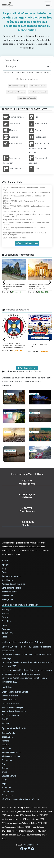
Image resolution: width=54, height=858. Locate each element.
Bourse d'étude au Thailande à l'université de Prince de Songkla (14, 286)
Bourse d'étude (8, 733)
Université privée (9, 699)
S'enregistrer (7, 599)
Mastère (5, 740)
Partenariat (7, 748)
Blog (4, 568)
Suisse (4, 636)
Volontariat (7, 787)
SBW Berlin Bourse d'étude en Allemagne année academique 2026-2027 (39, 286)
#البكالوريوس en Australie (27, 98)
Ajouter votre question (11, 576)
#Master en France (38, 86)
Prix (3, 764)
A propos (5, 564)
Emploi (4, 783)
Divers (4, 772)
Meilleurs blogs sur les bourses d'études (22, 642)
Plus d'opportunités (27, 368)
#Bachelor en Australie (38, 92)
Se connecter (7, 595)
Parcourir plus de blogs (28, 243)
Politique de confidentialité (13, 584)
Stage (4, 779)
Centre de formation (10, 715)
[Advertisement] (27, 850)
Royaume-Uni (7, 633)
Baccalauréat (7, 737)
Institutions (7, 687)
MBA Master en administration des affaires (20, 799)
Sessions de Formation (11, 752)
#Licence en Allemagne (17, 86)
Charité (5, 719)
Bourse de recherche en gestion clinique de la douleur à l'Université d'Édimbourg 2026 (14, 346)
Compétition (7, 760)
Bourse (5, 768)
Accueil (5, 560)
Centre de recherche (10, 703)
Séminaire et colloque (11, 756)
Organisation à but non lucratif (15, 691)
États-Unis (6, 621)
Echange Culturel (9, 775)
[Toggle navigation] (48, 4)
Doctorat (6, 744)
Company (6, 723)
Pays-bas (6, 629)
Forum (4, 572)
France (4, 625)
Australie (6, 613)
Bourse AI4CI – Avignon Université (38, 345)
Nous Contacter (8, 580)
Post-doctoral (8, 791)
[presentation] (4, 282)
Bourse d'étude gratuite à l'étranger (20, 605)
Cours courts (7, 795)
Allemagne (6, 609)
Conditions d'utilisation (11, 587)
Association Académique (12, 707)
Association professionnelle (14, 711)
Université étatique (10, 695)
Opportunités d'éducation (14, 728)
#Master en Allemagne (16, 92)
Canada (5, 617)
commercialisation (9, 591)
